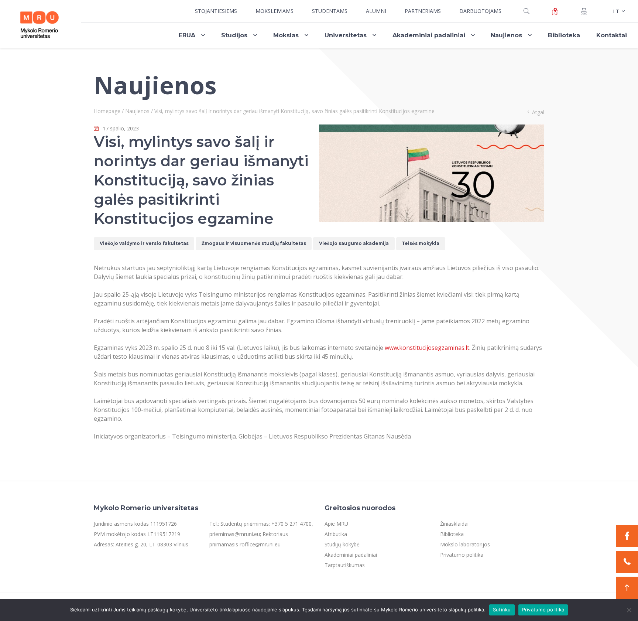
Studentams (329, 10)
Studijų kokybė (342, 544)
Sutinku (502, 610)
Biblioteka (564, 35)
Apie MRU (336, 523)
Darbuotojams (480, 10)
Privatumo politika (461, 554)
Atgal (538, 112)
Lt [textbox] (616, 11)
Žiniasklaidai (454, 523)
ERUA (187, 35)
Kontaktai (611, 35)
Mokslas (286, 35)
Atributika (336, 534)
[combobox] (618, 11)
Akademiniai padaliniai (428, 35)
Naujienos (506, 35)
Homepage (107, 111)
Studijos (234, 35)
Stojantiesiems (216, 10)
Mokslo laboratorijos (465, 544)
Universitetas (346, 35)
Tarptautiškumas (345, 565)
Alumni (376, 10)
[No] (628, 610)
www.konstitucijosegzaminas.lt (427, 348)
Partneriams (423, 10)
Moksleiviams (274, 10)
